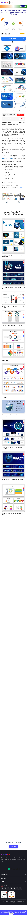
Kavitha (21, 111)
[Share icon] (6, 34)
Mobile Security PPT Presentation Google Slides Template (13, 307)
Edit (19, 41)
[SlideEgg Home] (13, 854)
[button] (23, 220)
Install (20, 114)
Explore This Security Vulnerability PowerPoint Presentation (12, 256)
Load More (13, 846)
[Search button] (18, 2)
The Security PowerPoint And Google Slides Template (12, 448)
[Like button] (2, 34)
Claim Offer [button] (23, 6)
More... (21, 187)
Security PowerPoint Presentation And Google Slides (12, 480)
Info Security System (14, 187)
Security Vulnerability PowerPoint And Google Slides (12, 514)
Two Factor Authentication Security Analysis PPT (13, 325)
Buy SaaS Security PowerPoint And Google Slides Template (13, 396)
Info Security (4, 187)
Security (4, 182)
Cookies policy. (22, 912)
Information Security (12, 182)
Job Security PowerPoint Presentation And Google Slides (13, 288)
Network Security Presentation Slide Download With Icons (12, 415)
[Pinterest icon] (9, 34)
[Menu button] (25, 2)
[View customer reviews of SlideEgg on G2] (11, 894)
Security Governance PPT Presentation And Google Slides (12, 359)
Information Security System (8, 185)
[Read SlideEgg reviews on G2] (4, 894)
